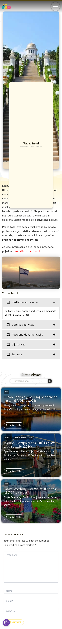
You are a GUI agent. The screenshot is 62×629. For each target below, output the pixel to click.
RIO (6, 392)
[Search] (50, 381)
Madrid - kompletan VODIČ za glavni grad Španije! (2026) (30, 444)
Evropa (8, 438)
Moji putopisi (20, 438)
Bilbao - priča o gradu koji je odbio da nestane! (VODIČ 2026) (30, 398)
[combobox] (29, 381)
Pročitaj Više (14, 425)
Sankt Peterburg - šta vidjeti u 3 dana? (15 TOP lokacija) (30, 490)
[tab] (31, 302)
